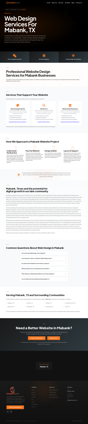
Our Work (67, 2)
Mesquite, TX (30, 306)
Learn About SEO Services (44, 121)
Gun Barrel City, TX (70, 303)
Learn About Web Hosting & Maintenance (70, 121)
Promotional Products (54, 397)
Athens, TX (30, 303)
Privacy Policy (26, 420)
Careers (33, 402)
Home (48, 2)
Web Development (53, 389)
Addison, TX (11, 303)
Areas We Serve (34, 404)
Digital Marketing (52, 394)
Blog (73, 2)
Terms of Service (33, 420)
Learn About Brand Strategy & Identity (18, 121)
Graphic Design (52, 392)
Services (60, 2)
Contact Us (79, 2)
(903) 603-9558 (70, 391)
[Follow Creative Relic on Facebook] (8, 411)
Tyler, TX (67, 306)
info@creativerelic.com (72, 400)
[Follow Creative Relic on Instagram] (11, 411)
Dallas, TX (48, 303)
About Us (54, 2)
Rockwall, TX (49, 306)
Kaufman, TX (11, 306)
